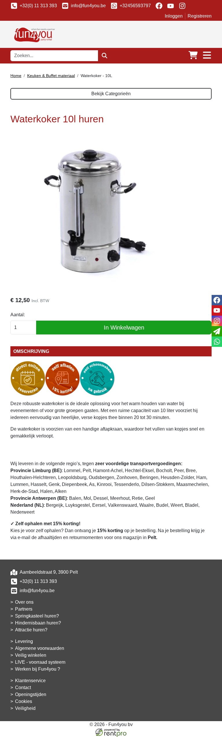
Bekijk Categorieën (111, 93)
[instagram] (182, 5)
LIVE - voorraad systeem (40, 662)
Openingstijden (30, 694)
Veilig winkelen (30, 655)
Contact (23, 687)
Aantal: (17, 314)
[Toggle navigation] (207, 55)
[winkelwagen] (193, 55)
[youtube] (170, 5)
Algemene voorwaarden (39, 648)
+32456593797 (135, 5)
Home (15, 75)
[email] (217, 331)
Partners (23, 609)
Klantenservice (30, 680)
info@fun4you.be (88, 5)
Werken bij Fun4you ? (37, 669)
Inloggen (174, 16)
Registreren (200, 16)
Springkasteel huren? (37, 615)
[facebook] (159, 5)
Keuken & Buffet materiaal (51, 75)
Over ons (24, 602)
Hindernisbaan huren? (38, 622)
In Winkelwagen (124, 327)
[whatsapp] (217, 341)
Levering (24, 641)
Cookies (23, 701)
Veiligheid (25, 708)
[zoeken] (104, 55)
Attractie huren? (31, 629)
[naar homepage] (33, 33)
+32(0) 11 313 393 (38, 5)
